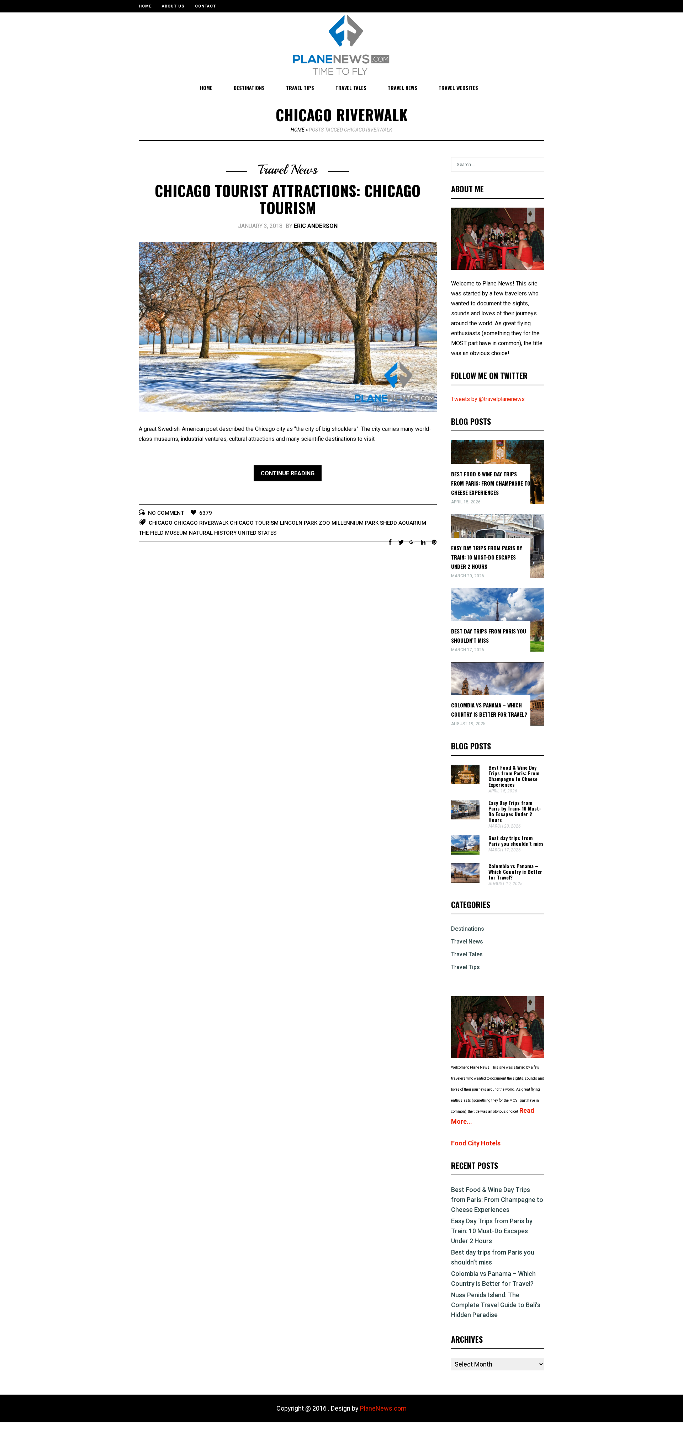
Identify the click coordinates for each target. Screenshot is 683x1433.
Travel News (402, 87)
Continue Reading (287, 473)
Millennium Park (355, 523)
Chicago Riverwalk (201, 523)
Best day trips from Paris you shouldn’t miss (516, 840)
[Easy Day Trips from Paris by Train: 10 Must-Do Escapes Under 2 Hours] (465, 817)
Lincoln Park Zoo (305, 523)
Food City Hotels (476, 1143)
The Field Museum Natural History (188, 533)
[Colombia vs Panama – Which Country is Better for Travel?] (465, 880)
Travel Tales (350, 87)
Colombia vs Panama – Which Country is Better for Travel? (515, 871)
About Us (173, 6)
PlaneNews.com (383, 1408)
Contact (205, 6)
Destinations (249, 87)
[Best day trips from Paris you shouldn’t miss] (465, 852)
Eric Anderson (316, 226)
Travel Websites (458, 87)
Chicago (161, 523)
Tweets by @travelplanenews (488, 399)
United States (257, 533)
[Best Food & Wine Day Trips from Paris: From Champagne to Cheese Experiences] (465, 782)
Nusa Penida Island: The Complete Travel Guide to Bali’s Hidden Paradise (495, 1305)
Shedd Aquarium (403, 523)
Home (145, 6)
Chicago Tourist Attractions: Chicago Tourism (287, 198)
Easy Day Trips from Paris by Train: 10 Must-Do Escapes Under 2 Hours (486, 557)
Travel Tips (300, 87)
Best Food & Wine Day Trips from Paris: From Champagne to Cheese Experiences (490, 483)
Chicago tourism (254, 523)
